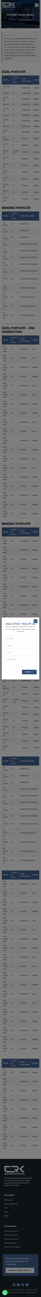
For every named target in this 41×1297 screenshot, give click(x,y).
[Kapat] (36, 621)
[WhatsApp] (5, 1292)
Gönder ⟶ (29, 672)
